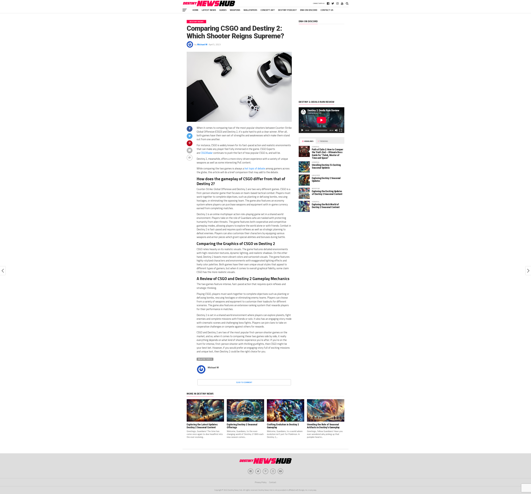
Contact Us (327, 10)
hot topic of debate (255, 168)
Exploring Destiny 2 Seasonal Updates (326, 179)
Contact (272, 482)
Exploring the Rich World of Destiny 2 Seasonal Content (325, 206)
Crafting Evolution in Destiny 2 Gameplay (283, 426)
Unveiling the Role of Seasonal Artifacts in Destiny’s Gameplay (323, 426)
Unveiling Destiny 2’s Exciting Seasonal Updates (326, 166)
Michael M (202, 44)
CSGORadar (207, 153)
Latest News (209, 10)
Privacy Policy (260, 482)
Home (195, 10)
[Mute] (336, 130)
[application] (321, 120)
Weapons (235, 10)
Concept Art (268, 10)
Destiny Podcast (287, 10)
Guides (223, 10)
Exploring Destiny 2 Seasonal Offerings (242, 426)
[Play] (302, 130)
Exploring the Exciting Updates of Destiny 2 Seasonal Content (327, 192)
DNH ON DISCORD (308, 10)
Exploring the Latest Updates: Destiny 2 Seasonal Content (202, 426)
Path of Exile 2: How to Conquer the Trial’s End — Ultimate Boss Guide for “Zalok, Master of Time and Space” (327, 153)
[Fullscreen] (340, 130)
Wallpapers (250, 10)
